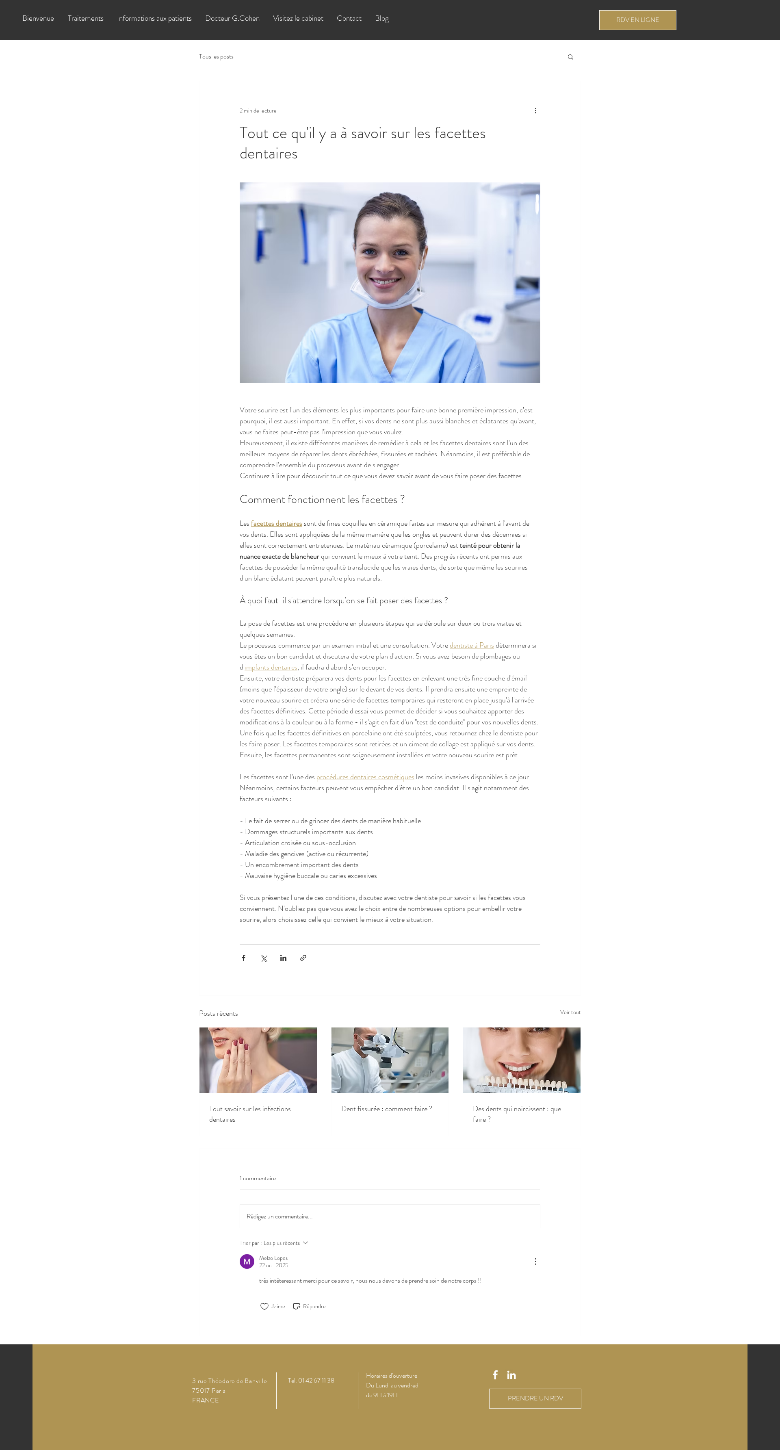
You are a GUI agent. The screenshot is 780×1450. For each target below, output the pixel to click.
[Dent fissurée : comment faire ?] (390, 1060)
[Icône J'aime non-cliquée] (264, 1306)
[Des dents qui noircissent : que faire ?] (522, 1060)
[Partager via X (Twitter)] (263, 958)
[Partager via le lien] (303, 958)
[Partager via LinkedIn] (283, 958)
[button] (86, 18)
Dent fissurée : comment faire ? (386, 1108)
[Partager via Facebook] (243, 958)
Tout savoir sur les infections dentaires (250, 1114)
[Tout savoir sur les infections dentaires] (258, 1060)
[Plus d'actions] (535, 110)
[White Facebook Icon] (495, 1375)
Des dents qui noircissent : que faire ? (517, 1114)
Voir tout (570, 1012)
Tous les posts (216, 56)
